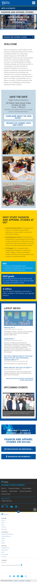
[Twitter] (26, 576)
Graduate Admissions (6, 536)
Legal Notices (21, 580)
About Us (3, 488)
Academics (4, 491)
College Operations (6, 500)
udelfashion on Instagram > (19, 449)
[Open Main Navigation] (33, 3)
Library (2, 540)
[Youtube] (22, 576)
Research (3, 542)
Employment (4, 529)
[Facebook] (14, 576)
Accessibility (28, 580)
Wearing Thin (9, 327)
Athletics (3, 522)
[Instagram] (10, 576)
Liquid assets (8, 338)
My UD (2, 552)
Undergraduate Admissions (7, 534)
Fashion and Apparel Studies (15, 37)
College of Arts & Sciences (13, 485)
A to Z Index (3, 556)
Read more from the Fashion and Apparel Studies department (19, 379)
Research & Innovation (25, 491)
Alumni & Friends (5, 494)
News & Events (13, 491)
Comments (16, 580)
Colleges (3, 538)
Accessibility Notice (5, 547)
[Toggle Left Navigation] (33, 37)
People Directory (4, 550)
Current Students (26, 488)
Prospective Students (14, 488)
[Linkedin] (18, 576)
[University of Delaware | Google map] (21, 565)
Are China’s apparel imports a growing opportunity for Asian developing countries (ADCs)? (18, 357)
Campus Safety (4, 554)
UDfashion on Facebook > (19, 456)
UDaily (2, 524)
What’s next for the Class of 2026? (17, 367)
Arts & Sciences (8, 8)
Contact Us (3, 562)
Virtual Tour (3, 527)
